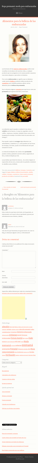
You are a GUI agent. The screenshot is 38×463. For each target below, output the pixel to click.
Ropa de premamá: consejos (10, 433)
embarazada (27, 332)
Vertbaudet (10, 355)
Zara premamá (6, 391)
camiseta (9, 329)
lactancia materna (7, 383)
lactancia (4, 341)
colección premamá (24, 329)
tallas (15, 352)
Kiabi (31, 338)
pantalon (13, 345)
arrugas (8, 172)
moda (22, 341)
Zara (34, 355)
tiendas (31, 352)
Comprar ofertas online (8, 379)
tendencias (20, 352)
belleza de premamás (22, 172)
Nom (3, 271)
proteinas (11, 206)
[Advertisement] (13, 307)
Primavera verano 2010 (24, 349)
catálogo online (15, 329)
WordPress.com (20, 459)
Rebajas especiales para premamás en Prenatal (15, 446)
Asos (11, 327)
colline (32, 329)
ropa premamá (8, 352)
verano (3, 355)
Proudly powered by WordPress (15, 457)
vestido (17, 355)
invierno (26, 338)
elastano (20, 332)
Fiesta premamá (6, 400)
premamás (6, 349)
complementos (6, 332)
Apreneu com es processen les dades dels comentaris (17, 293)
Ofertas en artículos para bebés (11, 408)
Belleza (18, 170)
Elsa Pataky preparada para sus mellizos (13, 450)
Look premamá (11, 341)
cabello (31, 172)
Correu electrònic (5, 276)
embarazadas (5, 335)
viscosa (30, 355)
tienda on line (26, 352)
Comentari (5, 250)
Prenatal (13, 349)
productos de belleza (8, 176)
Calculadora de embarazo (9, 375)
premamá (30, 174)
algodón (5, 326)
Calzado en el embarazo (8, 404)
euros (19, 335)
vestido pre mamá (23, 355)
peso (9, 224)
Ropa (33, 349)
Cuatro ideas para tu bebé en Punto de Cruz (14, 437)
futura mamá (23, 174)
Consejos (23, 170)
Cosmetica (29, 170)
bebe (13, 327)
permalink (25, 176)
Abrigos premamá (7, 396)
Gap (24, 338)
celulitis (4, 174)
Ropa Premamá (23, 27)
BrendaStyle (5, 371)
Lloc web (4, 282)
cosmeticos (16, 174)
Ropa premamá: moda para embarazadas (19, 6)
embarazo (13, 335)
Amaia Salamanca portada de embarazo (13, 442)
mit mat (17, 341)
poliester (18, 345)
